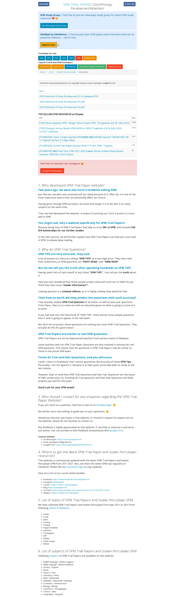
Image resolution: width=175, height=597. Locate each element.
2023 (64, 58)
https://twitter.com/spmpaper (64, 484)
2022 (56, 58)
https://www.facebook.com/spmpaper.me (71, 479)
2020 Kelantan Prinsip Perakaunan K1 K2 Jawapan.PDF (68, 96)
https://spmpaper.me (57, 487)
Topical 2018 (44, 67)
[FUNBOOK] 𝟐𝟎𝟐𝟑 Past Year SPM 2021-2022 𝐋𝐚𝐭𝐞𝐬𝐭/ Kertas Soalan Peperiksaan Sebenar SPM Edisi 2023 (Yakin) (81, 152)
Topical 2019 (57, 67)
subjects (54, 555)
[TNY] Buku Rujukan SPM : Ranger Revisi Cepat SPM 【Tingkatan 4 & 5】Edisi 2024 (84, 122)
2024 (71, 58)
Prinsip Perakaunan (66, 72)
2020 (41, 58)
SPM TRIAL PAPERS (77, 4)
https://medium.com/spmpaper (65, 492)
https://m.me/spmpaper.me (69, 439)
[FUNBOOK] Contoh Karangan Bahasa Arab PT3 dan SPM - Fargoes (75, 145)
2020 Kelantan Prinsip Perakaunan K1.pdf (62, 101)
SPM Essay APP (89, 58)
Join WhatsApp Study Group (54, 25)
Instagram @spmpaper (52, 170)
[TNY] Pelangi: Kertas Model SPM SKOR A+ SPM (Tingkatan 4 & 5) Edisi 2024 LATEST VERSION (80, 130)
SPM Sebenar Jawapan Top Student (92, 67)
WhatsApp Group (114, 67)
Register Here (48, 44)
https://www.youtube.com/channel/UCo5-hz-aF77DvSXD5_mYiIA (80, 490)
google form (116, 430)
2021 (49, 58)
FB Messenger (104, 405)
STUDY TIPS (130, 4)
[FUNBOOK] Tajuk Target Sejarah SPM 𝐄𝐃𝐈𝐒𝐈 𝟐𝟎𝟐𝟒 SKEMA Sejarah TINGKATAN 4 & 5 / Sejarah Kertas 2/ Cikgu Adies (84, 138)
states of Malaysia (59, 507)
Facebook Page (75, 466)
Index (42, 72)
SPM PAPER (43, 4)
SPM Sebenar (71, 67)
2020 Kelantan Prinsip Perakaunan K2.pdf (62, 107)
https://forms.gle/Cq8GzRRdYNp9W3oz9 (74, 444)
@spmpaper (58, 482)
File (41, 91)
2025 (79, 58)
